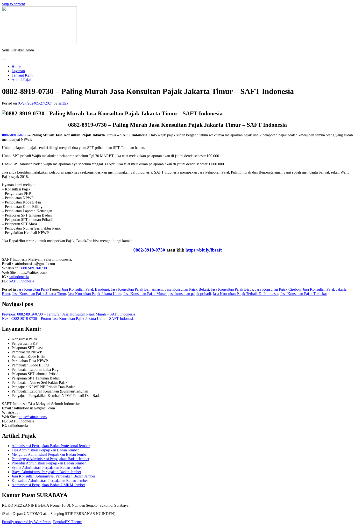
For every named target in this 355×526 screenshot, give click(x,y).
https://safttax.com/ (33, 417)
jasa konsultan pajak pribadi (190, 294)
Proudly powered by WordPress (26, 522)
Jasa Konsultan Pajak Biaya (232, 289)
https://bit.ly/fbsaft (203, 249)
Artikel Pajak (22, 79)
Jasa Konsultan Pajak (33, 289)
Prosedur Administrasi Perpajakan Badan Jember (49, 463)
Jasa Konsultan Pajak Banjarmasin (137, 289)
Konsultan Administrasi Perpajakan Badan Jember (50, 480)
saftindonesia (19, 277)
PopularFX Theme (67, 522)
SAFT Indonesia (21, 281)
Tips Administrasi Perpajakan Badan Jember (45, 450)
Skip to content (13, 4)
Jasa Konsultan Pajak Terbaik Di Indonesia (245, 294)
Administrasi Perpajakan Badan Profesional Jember (51, 446)
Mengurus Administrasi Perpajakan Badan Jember (50, 454)
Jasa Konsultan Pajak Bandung (85, 289)
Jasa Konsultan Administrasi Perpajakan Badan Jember (53, 476)
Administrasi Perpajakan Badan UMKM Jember (48, 485)
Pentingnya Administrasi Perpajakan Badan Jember (50, 459)
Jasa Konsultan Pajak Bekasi (187, 289)
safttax (63, 103)
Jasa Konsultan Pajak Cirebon (278, 289)
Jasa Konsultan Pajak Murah (145, 294)
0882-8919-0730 (15, 135)
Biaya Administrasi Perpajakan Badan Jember (46, 472)
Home (16, 66)
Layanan (18, 71)
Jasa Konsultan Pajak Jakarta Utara (94, 294)
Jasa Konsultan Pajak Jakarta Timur (39, 294)
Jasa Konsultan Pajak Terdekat (303, 294)
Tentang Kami (22, 75)
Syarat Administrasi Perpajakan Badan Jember (47, 467)
